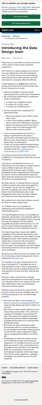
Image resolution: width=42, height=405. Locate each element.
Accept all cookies (21, 17)
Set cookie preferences (21, 23)
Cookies (4, 367)
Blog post (16, 36)
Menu (37, 30)
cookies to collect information (19, 7)
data (16, 371)
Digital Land (7, 30)
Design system (33, 367)
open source (6, 373)
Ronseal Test (17, 258)
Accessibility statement (18, 367)
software (8, 371)
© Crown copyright (21, 400)
